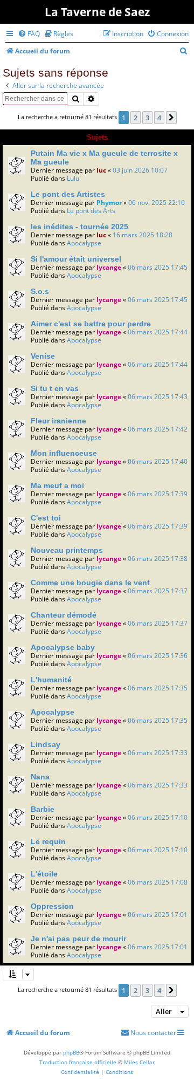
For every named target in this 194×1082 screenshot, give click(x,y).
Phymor (109, 202)
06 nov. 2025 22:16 (156, 202)
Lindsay (45, 744)
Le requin (48, 841)
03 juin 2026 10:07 (140, 170)
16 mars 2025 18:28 (142, 235)
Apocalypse (84, 243)
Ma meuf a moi (57, 485)
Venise (43, 356)
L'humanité (51, 679)
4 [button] (159, 117)
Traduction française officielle (77, 1062)
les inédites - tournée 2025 (79, 226)
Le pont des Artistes (68, 194)
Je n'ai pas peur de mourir (78, 938)
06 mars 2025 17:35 (158, 688)
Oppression (52, 906)
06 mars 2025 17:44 (158, 332)
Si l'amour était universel (76, 259)
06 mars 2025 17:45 (158, 267)
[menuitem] (29, 33)
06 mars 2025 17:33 (158, 753)
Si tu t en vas (55, 388)
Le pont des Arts (91, 211)
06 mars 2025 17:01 (158, 914)
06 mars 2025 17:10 (158, 817)
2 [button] (135, 117)
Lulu (73, 178)
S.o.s (40, 291)
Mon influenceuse (64, 453)
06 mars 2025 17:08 (158, 882)
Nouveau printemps (67, 550)
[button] (171, 117)
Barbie (42, 809)
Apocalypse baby (63, 647)
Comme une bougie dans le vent (90, 582)
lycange (108, 267)
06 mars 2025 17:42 (158, 429)
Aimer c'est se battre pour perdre (91, 323)
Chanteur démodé (63, 615)
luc (101, 170)
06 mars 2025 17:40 (158, 461)
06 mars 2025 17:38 (158, 558)
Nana (40, 776)
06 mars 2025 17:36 (158, 656)
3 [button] (147, 117)
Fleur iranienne (58, 420)
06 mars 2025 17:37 (158, 591)
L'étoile (44, 873)
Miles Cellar (139, 1062)
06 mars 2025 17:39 (158, 494)
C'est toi (46, 517)
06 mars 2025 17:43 (158, 397)
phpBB (71, 1052)
